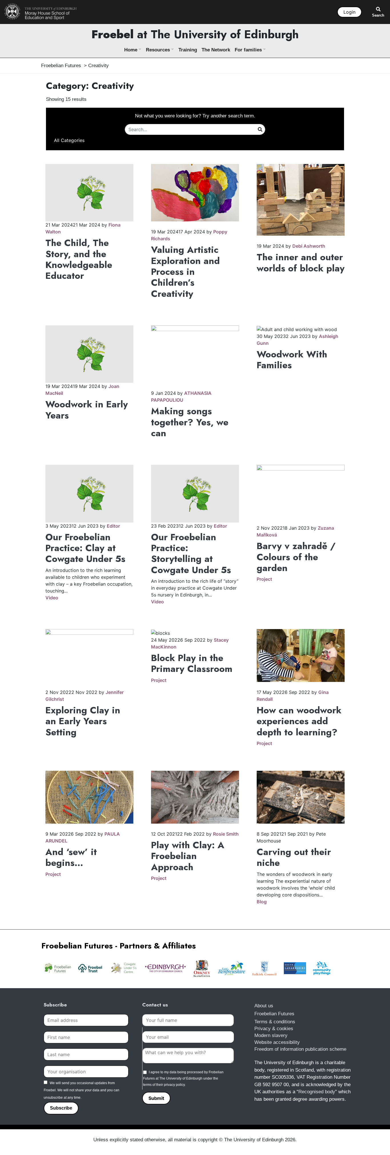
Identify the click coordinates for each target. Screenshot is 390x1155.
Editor (113, 526)
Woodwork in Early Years (86, 410)
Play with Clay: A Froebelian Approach (187, 856)
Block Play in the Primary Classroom (191, 663)
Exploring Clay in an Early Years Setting (82, 721)
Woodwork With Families (292, 360)
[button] (69, 140)
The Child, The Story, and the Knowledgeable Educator (78, 259)
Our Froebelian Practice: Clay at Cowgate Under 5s (85, 548)
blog (262, 901)
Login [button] (349, 12)
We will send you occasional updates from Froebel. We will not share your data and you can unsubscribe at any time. (81, 1090)
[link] (40, 11)
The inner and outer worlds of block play (301, 263)
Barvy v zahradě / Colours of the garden (296, 557)
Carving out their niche (294, 857)
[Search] (260, 129)
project (264, 579)
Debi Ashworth (308, 246)
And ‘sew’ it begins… (71, 857)
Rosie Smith (226, 834)
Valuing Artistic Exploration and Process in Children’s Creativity (185, 271)
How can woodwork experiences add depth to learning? (299, 721)
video (51, 597)
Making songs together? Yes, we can (189, 422)
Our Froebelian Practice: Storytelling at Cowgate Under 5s (191, 554)
